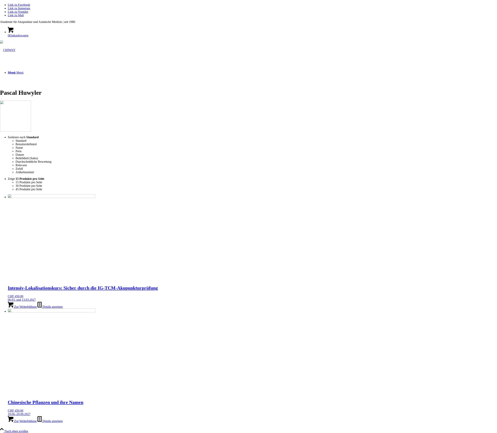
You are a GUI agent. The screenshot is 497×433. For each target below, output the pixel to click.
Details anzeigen (52, 306)
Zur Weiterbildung (25, 306)
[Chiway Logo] (8, 50)
